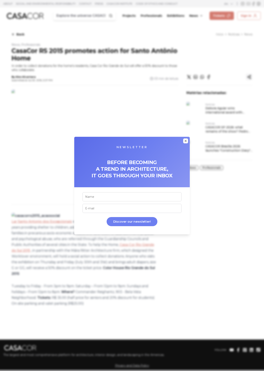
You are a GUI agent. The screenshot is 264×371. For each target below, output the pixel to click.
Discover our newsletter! (132, 221)
